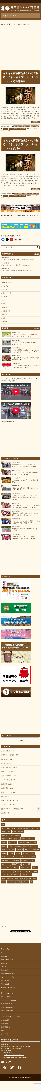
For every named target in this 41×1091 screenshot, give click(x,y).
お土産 (5, 297)
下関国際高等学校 (16, 864)
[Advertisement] (20, 47)
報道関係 (6, 796)
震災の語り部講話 (6, 997)
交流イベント (5, 864)
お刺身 (29, 878)
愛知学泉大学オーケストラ (30, 846)
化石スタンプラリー (21, 857)
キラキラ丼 (6, 763)
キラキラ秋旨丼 (33, 871)
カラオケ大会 (5, 874)
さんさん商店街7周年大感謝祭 (10, 878)
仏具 (4, 318)
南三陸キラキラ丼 (6, 963)
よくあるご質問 (5, 1020)
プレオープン (15, 867)
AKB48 (3, 882)
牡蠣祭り (4, 842)
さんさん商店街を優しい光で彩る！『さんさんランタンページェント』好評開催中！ (20, 77)
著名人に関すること (9, 800)
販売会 (14, 831)
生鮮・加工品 (7, 293)
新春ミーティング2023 (15, 846)
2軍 (31, 882)
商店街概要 (4, 956)
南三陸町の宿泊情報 (6, 1003)
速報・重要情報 (18, 126)
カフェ (5, 289)
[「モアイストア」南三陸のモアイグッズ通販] (20, 228)
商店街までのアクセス (7, 959)
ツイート (3, 926)
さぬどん (22, 878)
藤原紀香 (20, 831)
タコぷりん (18, 871)
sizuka (34, 878)
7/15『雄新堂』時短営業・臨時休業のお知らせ (16, 271)
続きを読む (35, 122)
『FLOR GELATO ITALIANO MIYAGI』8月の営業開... (18, 260)
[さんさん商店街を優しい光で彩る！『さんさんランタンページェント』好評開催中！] (20, 95)
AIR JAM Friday (12, 882)
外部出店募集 (7, 751)
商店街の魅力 (4, 970)
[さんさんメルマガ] (20, 212)
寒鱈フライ (28, 849)
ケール (25, 871)
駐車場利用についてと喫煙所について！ (25, 529)
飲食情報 (6, 784)
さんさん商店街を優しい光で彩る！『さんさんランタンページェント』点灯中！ (20, 144)
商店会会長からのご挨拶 (7, 973)
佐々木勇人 (32, 857)
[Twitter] (12, 1067)
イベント (5, 128)
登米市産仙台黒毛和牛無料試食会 (11, 839)
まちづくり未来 (15, 874)
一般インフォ (26, 126)
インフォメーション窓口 (7, 977)
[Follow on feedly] (4, 1067)
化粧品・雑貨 (7, 282)
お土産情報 (7, 788)
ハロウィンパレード (7, 871)
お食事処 (5, 286)
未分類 (5, 813)
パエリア (35, 867)
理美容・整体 (7, 311)
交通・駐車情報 (8, 776)
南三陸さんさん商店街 (28, 853)
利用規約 (3, 1030)
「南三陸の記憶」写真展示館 (9, 1000)
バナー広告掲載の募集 (7, 1010)
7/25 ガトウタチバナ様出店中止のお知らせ (15, 265)
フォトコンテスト (25, 867)
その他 (5, 322)
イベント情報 (34, 126)
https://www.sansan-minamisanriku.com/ (15, 1057)
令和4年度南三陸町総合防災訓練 (10, 860)
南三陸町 (18, 853)
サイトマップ (4, 1034)
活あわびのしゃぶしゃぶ (25, 842)
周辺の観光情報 (5, 984)
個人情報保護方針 (6, 1027)
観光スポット (8, 792)
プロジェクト (5, 867)
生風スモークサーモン (28, 839)
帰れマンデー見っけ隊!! (8, 849)
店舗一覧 (3, 966)
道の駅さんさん (6, 831)
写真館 (5, 307)
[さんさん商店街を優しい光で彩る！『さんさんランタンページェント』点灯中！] (20, 162)
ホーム (3, 952)
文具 (4, 304)
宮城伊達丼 (36, 849)
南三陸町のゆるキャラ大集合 (9, 987)
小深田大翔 (20, 849)
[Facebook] (19, 1067)
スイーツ (6, 300)
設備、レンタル (5, 980)
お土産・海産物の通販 (7, 1007)
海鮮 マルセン (12, 842)
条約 (35, 842)
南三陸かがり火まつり (8, 857)
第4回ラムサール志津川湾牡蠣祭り (11, 835)
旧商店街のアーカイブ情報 (12, 809)
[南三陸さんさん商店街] (21, 9)
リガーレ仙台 (26, 864)
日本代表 (4, 846)
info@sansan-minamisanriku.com (14, 1055)
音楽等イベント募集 (9, 755)
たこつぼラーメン (27, 874)
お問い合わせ (4, 1023)
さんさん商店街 (13, 128)
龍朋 (3, 824)
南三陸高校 (6, 759)
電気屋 (5, 314)
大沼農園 (4, 853)
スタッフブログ (7, 805)
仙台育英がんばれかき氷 (28, 860)
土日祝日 (11, 853)
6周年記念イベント (23, 882)
